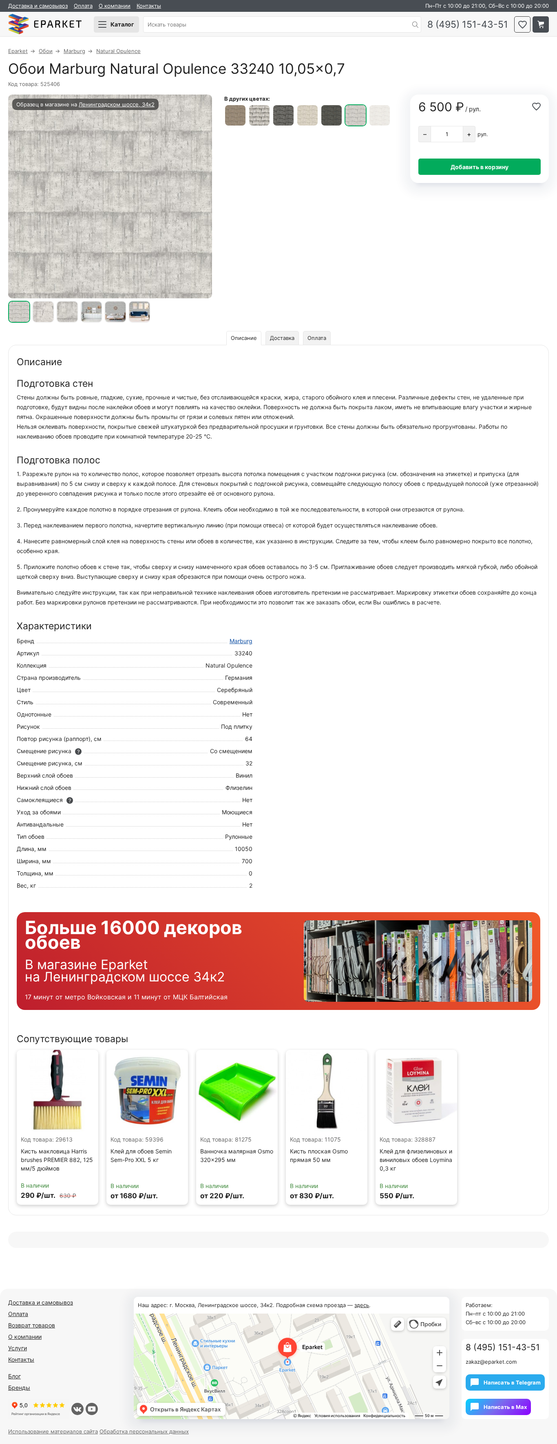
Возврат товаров (31, 1325)
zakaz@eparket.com (491, 1361)
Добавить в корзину (479, 166)
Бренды (19, 1387)
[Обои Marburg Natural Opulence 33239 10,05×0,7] (331, 115)
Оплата (83, 5)
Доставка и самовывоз (38, 5)
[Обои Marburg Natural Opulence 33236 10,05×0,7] (259, 115)
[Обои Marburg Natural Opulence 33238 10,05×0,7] (307, 115)
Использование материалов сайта (53, 1431)
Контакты (149, 5)
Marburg (241, 640)
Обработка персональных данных (144, 1431)
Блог (14, 1376)
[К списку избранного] (522, 24)
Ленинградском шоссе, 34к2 (117, 104)
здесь (361, 1305)
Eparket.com (45, 24)
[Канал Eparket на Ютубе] (92, 1409)
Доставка (282, 338)
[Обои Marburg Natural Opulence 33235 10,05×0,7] (235, 115)
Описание (244, 338)
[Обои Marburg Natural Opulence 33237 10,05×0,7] (283, 115)
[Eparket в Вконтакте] (77, 1409)
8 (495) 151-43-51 (467, 24)
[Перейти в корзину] (541, 24)
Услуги (17, 1348)
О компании (114, 5)
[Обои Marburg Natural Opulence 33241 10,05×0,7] (380, 115)
